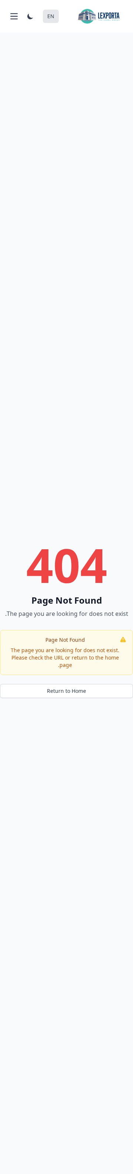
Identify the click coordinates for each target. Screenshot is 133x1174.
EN (50, 16)
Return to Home (66, 690)
